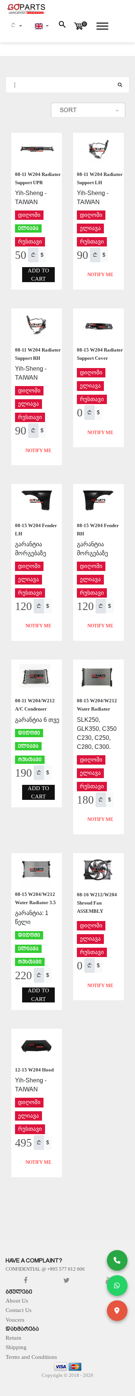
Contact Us (19, 1310)
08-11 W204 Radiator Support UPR (38, 178)
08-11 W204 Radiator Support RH (38, 354)
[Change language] (41, 26)
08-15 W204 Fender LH (36, 529)
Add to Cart (38, 274)
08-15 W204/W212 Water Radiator (97, 705)
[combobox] (88, 110)
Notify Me (100, 274)
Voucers (15, 1320)
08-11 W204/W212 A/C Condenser (35, 705)
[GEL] (33, 255)
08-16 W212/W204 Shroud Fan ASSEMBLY (97, 903)
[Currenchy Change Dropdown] (16, 26)
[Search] (119, 85)
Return (13, 1338)
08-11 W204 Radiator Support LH (100, 178)
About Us (17, 1301)
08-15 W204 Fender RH (98, 529)
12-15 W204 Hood (34, 1070)
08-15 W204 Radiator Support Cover (100, 354)
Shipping (16, 1347)
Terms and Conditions (31, 1357)
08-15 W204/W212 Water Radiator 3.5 (35, 898)
